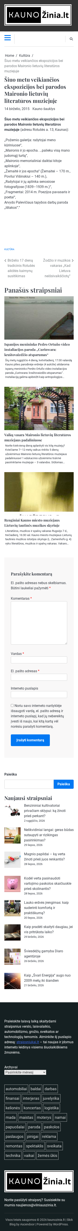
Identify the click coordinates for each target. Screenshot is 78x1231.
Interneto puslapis (24, 688)
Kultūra (9, 249)
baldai (36, 1089)
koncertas (32, 1108)
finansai (12, 1098)
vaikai (29, 1155)
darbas (51, 1089)
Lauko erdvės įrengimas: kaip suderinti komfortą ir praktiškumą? (46, 908)
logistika (51, 1108)
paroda (34, 1127)
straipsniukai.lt (27, 1042)
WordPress (60, 1224)
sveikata (54, 1146)
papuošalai (15, 1127)
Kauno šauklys (43, 109)
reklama (49, 1136)
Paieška (10, 774)
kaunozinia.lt (56, 1219)
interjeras (31, 1098)
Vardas (17, 654)
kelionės (13, 1108)
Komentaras (21, 598)
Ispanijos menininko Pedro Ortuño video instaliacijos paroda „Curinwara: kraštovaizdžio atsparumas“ (37, 349)
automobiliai (16, 1089)
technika (13, 1155)
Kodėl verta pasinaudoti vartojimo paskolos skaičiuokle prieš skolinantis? (47, 883)
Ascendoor (27, 1224)
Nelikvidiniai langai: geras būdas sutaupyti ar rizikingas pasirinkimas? (49, 835)
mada (11, 1117)
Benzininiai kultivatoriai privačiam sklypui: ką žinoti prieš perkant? (45, 810)
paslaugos (14, 1136)
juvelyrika (51, 1098)
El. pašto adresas (25, 671)
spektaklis (34, 1146)
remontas (14, 1146)
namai (60, 1117)
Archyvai (11, 1067)
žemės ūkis (47, 1155)
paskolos (51, 1127)
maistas (26, 1117)
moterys (44, 1117)
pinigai (32, 1136)
